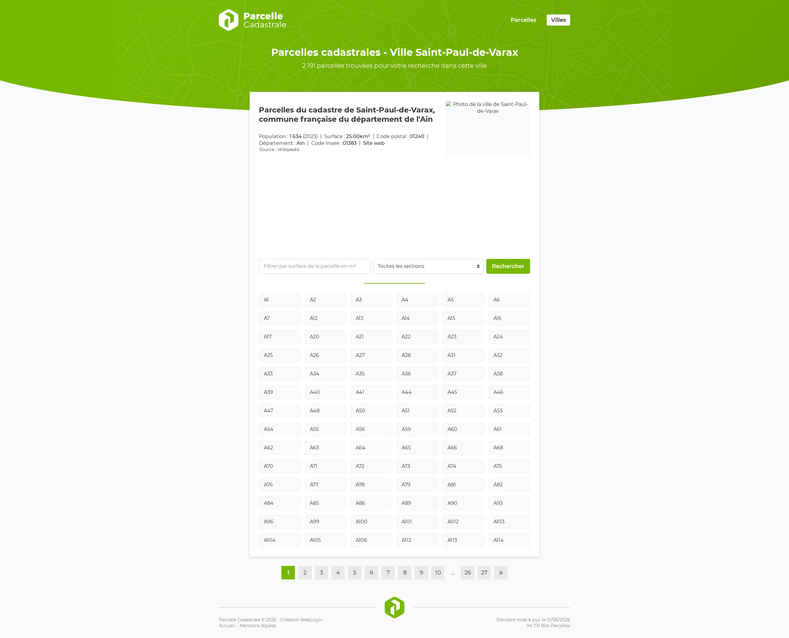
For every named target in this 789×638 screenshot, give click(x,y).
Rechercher (508, 266)
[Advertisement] (444, 203)
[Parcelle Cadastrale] (252, 20)
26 (467, 572)
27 (484, 572)
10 (438, 572)
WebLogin (311, 620)
